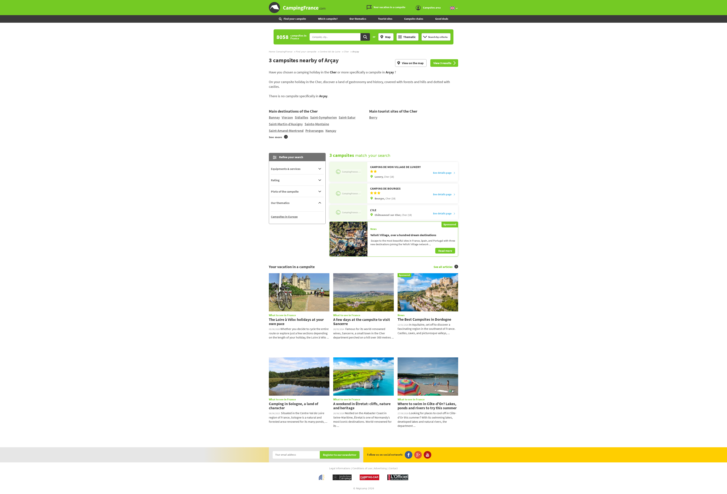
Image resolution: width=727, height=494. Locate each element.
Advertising (380, 468)
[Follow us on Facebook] (408, 455)
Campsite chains (413, 18)
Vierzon (287, 117)
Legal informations (339, 468)
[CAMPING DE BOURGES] (348, 193)
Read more (445, 251)
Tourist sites (385, 18)
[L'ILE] (348, 212)
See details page (442, 172)
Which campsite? (328, 18)
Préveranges (314, 130)
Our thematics (357, 18)
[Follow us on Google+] (418, 455)
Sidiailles (301, 117)
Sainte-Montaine (317, 124)
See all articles (443, 267)
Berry (373, 117)
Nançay (330, 130)
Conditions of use (362, 468)
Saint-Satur (347, 117)
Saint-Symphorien (323, 117)
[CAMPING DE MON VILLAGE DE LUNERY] (348, 172)
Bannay (274, 117)
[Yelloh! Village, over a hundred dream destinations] (348, 239)
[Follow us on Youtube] (427, 455)
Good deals (441, 18)
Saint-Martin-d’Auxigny (286, 124)
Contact (393, 468)
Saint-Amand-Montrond (286, 130)
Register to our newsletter (339, 455)
